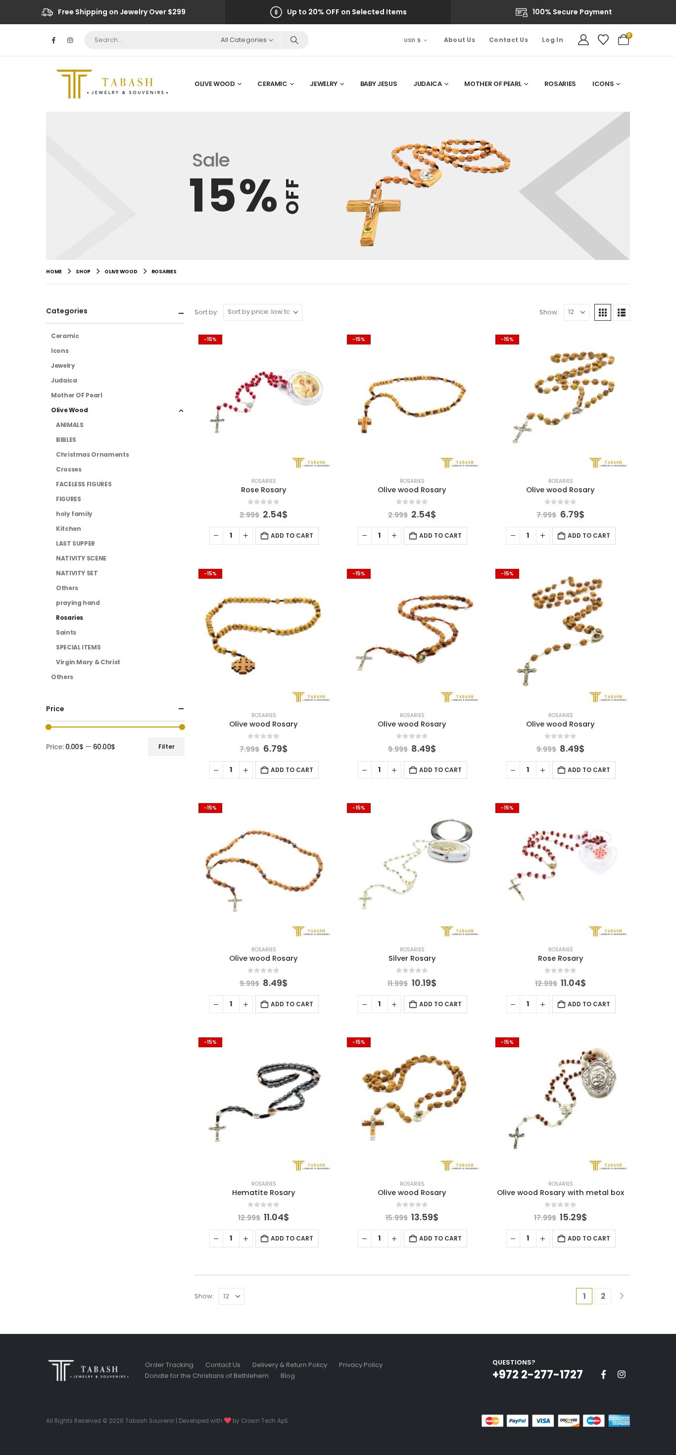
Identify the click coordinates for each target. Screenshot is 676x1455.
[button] (602, 312)
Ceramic (272, 83)
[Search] (294, 40)
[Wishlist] (603, 40)
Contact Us (508, 40)
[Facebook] (53, 40)
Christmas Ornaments (92, 454)
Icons (603, 83)
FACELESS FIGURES (83, 484)
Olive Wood (214, 83)
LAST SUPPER (75, 543)
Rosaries (560, 83)
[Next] (622, 1296)
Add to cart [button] (292, 535)
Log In (552, 40)
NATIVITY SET (77, 573)
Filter (166, 746)
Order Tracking (169, 1364)
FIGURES (68, 499)
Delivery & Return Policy (289, 1364)
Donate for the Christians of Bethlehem (207, 1375)
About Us (459, 40)
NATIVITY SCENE (81, 558)
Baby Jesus (378, 83)
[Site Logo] (115, 84)
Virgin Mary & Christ (88, 662)
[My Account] (583, 40)
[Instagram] (70, 40)
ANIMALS (69, 425)
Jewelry (324, 83)
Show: (549, 312)
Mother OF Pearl (493, 83)
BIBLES (66, 439)
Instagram (621, 1374)
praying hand (78, 603)
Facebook (603, 1374)
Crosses (68, 469)
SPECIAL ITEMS (78, 647)
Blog (288, 1375)
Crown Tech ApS (264, 1421)
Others (67, 588)
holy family (74, 514)
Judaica (427, 83)
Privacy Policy (361, 1364)
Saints (66, 632)
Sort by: (206, 312)
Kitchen (68, 528)
